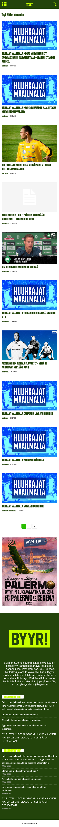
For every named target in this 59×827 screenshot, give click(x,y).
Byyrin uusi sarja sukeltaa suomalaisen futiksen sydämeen (24, 727)
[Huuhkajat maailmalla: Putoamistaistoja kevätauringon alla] (29, 295)
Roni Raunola (5, 372)
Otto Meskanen (5, 271)
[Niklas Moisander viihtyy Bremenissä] (29, 248)
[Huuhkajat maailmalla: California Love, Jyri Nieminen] (29, 395)
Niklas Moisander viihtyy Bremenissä (20, 267)
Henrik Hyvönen (5, 321)
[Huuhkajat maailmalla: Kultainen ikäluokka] (29, 442)
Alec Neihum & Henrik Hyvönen (9, 511)
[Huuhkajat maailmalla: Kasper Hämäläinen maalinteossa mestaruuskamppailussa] (29, 90)
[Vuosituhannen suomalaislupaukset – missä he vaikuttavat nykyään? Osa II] (29, 345)
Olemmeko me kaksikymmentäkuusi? (20, 714)
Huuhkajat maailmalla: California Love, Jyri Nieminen (27, 414)
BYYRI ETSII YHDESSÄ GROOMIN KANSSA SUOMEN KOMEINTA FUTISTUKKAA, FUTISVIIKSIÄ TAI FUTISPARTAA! (29, 737)
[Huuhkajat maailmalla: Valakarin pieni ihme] (29, 488)
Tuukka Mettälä (5, 223)
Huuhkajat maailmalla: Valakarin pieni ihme (23, 506)
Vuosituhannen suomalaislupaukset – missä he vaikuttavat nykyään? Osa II (24, 365)
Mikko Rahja (5, 173)
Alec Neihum (5, 66)
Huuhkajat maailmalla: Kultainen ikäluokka (23, 460)
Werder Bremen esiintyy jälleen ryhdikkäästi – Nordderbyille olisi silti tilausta (24, 217)
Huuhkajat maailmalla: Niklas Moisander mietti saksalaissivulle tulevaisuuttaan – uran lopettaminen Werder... (28, 57)
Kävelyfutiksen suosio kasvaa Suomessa (21, 720)
